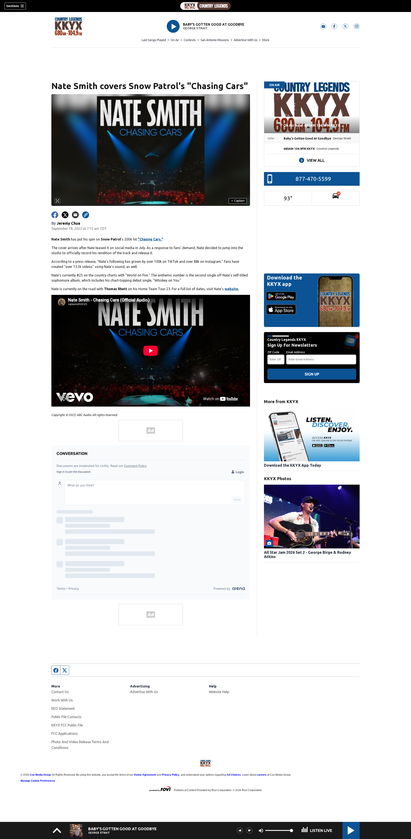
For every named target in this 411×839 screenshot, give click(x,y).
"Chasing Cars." (150, 239)
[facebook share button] (54, 214)
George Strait (195, 28)
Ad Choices (234, 774)
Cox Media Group (40, 774)
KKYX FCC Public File (67, 725)
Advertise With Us (246, 40)
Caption (237, 200)
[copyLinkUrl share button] (85, 214)
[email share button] (75, 214)
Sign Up (312, 374)
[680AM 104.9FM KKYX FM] (205, 6)
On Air (175, 40)
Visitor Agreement (145, 774)
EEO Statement (63, 708)
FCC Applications (64, 733)
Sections (12, 6)
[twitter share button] (65, 214)
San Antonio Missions (215, 40)
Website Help (219, 692)
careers (262, 774)
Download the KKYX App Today (292, 465)
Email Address (295, 352)
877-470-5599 (313, 179)
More (265, 40)
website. (232, 289)
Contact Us (60, 692)
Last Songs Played (154, 40)
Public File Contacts (66, 717)
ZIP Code (273, 352)
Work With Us (62, 700)
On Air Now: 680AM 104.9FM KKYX (311, 125)
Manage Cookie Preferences (38, 780)
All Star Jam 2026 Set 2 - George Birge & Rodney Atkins (307, 554)
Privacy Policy (170, 774)
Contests (190, 40)
